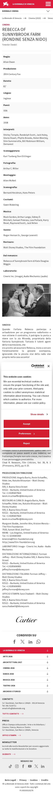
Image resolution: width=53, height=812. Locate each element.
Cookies (34, 780)
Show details (37, 414)
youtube (30, 768)
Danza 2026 (8, 673)
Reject (26, 443)
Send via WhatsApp (38, 642)
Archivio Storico (12, 691)
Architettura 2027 (12, 662)
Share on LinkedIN (30, 642)
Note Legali (10, 780)
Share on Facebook (14, 642)
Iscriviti (6, 754)
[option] (26, 619)
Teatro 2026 (9, 685)
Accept (26, 423)
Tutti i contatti (10, 713)
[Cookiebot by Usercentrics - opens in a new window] (32, 366)
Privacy (22, 780)
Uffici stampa (9, 735)
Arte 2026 (7, 656)
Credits (44, 780)
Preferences (25, 433)
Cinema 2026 (8, 668)
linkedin (43, 768)
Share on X (22, 642)
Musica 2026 (9, 679)
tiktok (10, 768)
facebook (23, 768)
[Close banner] (49, 366)
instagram (17, 768)
